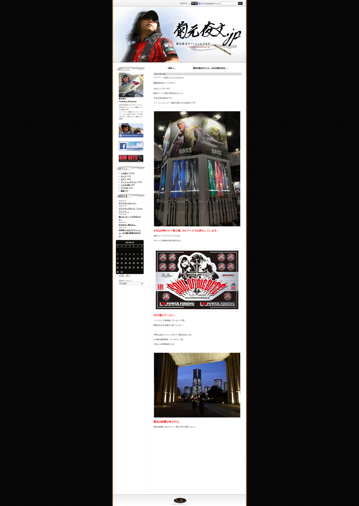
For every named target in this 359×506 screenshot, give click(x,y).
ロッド (123, 176)
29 (142, 267)
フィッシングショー (129, 182)
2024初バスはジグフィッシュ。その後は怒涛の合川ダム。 (130, 233)
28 (138, 267)
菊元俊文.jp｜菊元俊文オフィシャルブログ (179, 35)
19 (130, 263)
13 (134, 258)
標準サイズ (189, 3)
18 (126, 263)
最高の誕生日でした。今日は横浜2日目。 (210, 68)
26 (130, 267)
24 (122, 267)
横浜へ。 (172, 68)
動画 (123, 191)
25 (126, 267)
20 (134, 263)
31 (122, 272)
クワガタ (124, 188)
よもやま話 (125, 185)
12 (130, 258)
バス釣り (124, 173)
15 (142, 258)
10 (122, 258)
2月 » (128, 275)
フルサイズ (196, 3)
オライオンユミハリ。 (128, 203)
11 (126, 258)
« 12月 (121, 275)
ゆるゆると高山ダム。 (128, 225)
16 (118, 263)
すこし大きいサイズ (192, 3)
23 (118, 267)
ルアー (123, 179)
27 (134, 267)
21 (138, 263)
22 (142, 263)
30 (118, 272)
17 (122, 263)
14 (138, 258)
